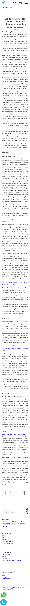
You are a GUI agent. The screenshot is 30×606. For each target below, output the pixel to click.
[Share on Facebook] (3, 493)
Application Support (6, 562)
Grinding (4, 536)
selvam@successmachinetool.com (9, 577)
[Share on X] (7, 493)
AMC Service (5, 556)
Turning (4, 539)
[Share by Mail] (26, 493)
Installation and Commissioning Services (11, 560)
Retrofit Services (6, 558)
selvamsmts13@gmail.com (7, 578)
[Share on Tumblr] (16, 493)
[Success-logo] (12, 3)
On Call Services (6, 554)
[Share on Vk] (19, 493)
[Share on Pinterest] (10, 493)
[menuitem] (26, 3)
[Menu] (26, 3)
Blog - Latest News (7, 7)
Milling (3, 537)
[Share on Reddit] (22, 493)
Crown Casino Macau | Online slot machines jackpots (14, 434)
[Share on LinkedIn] (13, 493)
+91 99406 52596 (5, 575)
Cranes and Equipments (7, 541)
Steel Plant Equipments (7, 543)
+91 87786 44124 (13, 575)
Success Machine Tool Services (12, 587)
